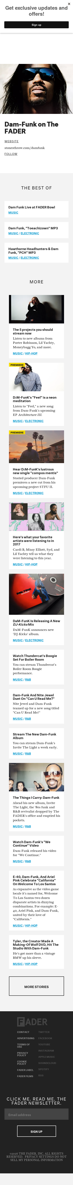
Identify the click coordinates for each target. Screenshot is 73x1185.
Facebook (45, 1038)
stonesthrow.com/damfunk (24, 148)
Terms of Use (23, 1045)
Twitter (44, 1032)
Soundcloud (47, 1063)
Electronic (30, 232)
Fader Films (25, 1076)
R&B (28, 679)
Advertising (25, 1038)
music (13, 212)
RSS (41, 1075)
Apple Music (46, 1056)
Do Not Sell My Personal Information (38, 1158)
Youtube (44, 1044)
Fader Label (25, 1069)
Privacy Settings (39, 1156)
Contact (23, 1032)
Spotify (43, 1069)
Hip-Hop (31, 353)
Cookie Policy (22, 1062)
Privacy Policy (22, 1054)
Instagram (46, 1050)
